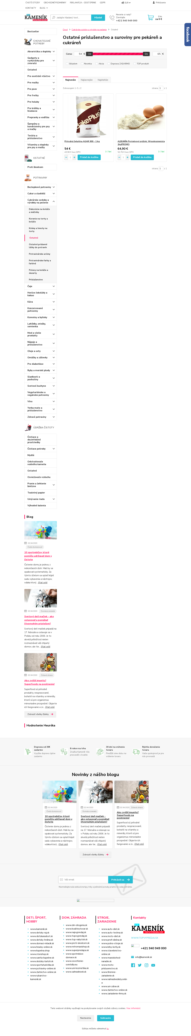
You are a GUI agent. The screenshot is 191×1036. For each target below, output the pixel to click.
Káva (30, 301)
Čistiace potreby (36, 448)
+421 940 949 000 (126, 20)
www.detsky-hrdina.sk (41, 939)
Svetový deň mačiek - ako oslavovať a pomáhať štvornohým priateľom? (39, 620)
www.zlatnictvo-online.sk (43, 972)
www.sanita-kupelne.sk (42, 957)
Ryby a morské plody (38, 370)
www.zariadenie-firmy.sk (113, 993)
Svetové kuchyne (36, 385)
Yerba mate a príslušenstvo (34, 409)
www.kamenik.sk (38, 929)
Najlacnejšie (87, 79)
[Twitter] (141, 966)
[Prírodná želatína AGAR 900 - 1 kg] (88, 116)
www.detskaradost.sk (41, 936)
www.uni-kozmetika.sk (77, 968)
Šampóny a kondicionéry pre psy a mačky (38, 126)
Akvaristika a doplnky (39, 51)
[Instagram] (148, 966)
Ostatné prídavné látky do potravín (38, 246)
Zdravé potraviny (36, 416)
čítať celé (42, 582)
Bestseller (33, 31)
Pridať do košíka (89, 157)
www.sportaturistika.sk (42, 964)
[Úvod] (36, 17)
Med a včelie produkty (34, 334)
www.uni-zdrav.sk (110, 986)
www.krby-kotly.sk (110, 946)
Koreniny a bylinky (37, 317)
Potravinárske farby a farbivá (40, 262)
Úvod (65, 29)
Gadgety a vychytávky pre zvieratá (35, 60)
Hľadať (98, 17)
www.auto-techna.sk (112, 932)
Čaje (29, 286)
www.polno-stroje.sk (112, 943)
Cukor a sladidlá (36, 193)
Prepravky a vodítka (38, 117)
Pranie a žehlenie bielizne (36, 485)
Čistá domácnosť (35, 547)
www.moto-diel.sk (110, 936)
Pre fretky (33, 95)
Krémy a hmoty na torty (38, 230)
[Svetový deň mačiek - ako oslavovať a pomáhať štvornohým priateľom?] (40, 598)
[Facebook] (134, 966)
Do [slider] (146, 54)
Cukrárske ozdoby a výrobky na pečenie (38, 201)
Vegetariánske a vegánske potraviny (38, 394)
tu (108, 1028)
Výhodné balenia (36, 505)
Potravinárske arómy (39, 254)
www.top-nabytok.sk (76, 939)
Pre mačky (33, 82)
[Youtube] (154, 966)
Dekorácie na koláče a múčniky (39, 211)
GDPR (102, 2)
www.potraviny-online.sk (43, 968)
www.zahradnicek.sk (76, 971)
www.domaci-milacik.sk (42, 943)
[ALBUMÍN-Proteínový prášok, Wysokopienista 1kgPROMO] (141, 116)
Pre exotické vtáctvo (38, 76)
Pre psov (32, 89)
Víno (29, 401)
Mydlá (30, 455)
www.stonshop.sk (39, 954)
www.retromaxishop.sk (77, 946)
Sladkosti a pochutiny (33, 378)
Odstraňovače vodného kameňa (36, 463)
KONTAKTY (31, 8)
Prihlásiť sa (118, 879)
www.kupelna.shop (40, 950)
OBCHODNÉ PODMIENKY (55, 2)
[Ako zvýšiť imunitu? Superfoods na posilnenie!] (40, 662)
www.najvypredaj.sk (76, 932)
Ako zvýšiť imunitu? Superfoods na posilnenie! (39, 682)
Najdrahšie (103, 79)
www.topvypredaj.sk (76, 935)
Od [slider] (89, 54)
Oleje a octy (34, 351)
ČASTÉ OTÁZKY (33, 2)
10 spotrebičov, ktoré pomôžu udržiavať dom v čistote (38, 556)
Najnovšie (70, 79)
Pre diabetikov (35, 363)
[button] (76, 978)
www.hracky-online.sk (41, 946)
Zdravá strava (47, 675)
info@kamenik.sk (143, 957)
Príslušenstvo (36, 279)
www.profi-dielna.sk (111, 939)
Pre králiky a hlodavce (34, 109)
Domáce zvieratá (48, 611)
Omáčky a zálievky (37, 357)
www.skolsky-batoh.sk (41, 961)
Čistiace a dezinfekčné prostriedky (34, 439)
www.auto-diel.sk (110, 929)
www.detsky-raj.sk (39, 932)
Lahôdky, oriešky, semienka (36, 325)
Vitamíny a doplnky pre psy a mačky (38, 146)
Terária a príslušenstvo (34, 137)
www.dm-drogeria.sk (76, 925)
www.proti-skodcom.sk (77, 943)
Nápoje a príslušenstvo (34, 343)
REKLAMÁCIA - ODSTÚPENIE (83, 2)
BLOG (42, 8)
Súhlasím (105, 1018)
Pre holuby (33, 101)
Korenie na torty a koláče (38, 220)
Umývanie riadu (36, 499)
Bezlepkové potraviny (39, 187)
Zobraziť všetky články (38, 714)
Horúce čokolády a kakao (37, 294)
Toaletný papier (36, 492)
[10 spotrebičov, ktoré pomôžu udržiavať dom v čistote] (40, 530)
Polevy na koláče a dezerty (38, 271)
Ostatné (32, 69)
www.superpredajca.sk (77, 950)
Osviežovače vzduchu (38, 477)
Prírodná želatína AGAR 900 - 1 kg (82, 141)
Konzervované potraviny (35, 309)
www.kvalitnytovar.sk (77, 928)
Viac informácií (133, 1008)
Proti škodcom (35, 167)
